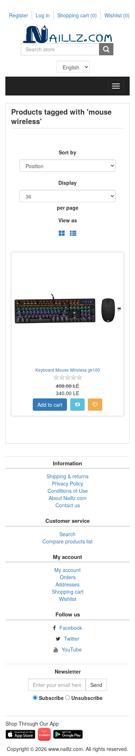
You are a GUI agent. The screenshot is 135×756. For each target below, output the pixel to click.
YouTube (72, 649)
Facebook (70, 627)
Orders (68, 577)
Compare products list (67, 541)
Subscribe (51, 697)
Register (18, 15)
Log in (43, 15)
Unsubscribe (87, 697)
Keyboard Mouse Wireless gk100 (67, 370)
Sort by (67, 152)
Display (67, 182)
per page (67, 207)
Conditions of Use (68, 490)
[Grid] (61, 233)
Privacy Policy (67, 483)
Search (67, 534)
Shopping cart (77, 15)
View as (67, 220)
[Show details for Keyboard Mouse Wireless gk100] (67, 308)
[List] (73, 233)
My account (67, 569)
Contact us (67, 505)
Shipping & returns (67, 476)
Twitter (71, 638)
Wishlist (67, 598)
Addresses (67, 584)
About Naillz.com (68, 497)
